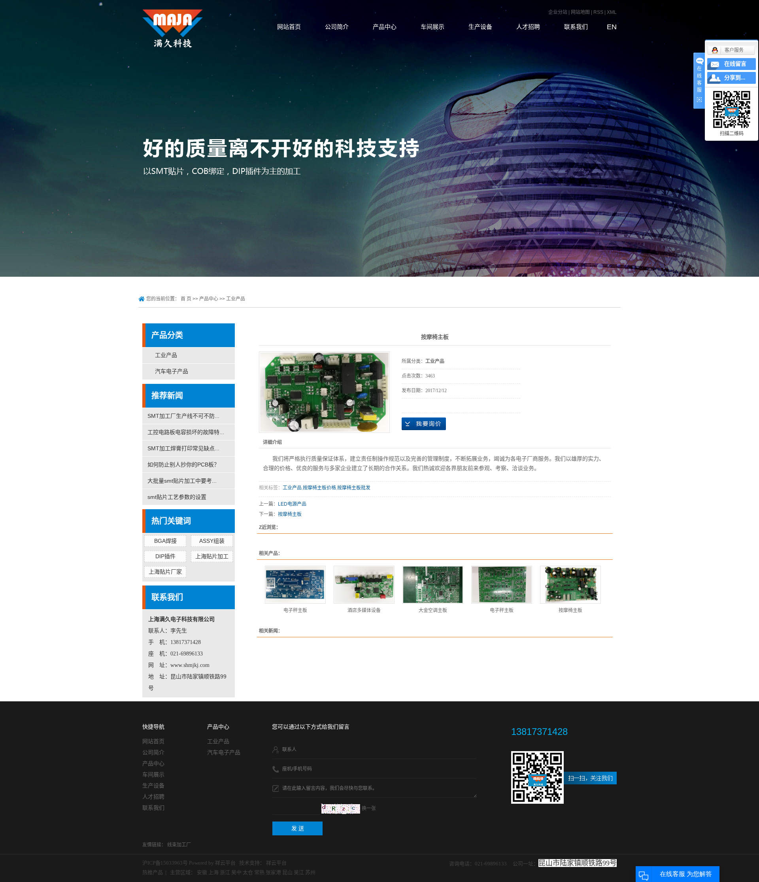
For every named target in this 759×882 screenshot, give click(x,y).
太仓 (248, 872)
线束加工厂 (179, 845)
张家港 (273, 872)
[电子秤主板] (295, 585)
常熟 (259, 872)
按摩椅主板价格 (319, 488)
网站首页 (289, 26)
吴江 (299, 872)
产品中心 (384, 26)
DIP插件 (165, 556)
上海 (213, 872)
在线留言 (735, 64)
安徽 (202, 872)
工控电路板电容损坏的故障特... (185, 432)
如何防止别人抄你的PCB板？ (183, 464)
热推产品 (152, 872)
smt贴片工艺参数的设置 (176, 497)
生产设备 (480, 26)
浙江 (225, 872)
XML (612, 12)
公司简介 (337, 26)
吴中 (236, 872)
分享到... (735, 78)
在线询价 (424, 423)
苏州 (310, 872)
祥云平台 (225, 863)
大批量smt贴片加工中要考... (182, 481)
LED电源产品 (292, 504)
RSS (598, 12)
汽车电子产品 (171, 371)
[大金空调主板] (432, 585)
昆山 (287, 872)
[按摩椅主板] (570, 585)
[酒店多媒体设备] (364, 585)
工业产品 (235, 299)
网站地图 (581, 12)
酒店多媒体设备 (364, 610)
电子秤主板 (295, 610)
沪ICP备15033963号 (165, 863)
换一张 (369, 808)
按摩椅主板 (290, 514)
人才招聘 (528, 26)
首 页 (186, 299)
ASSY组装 (212, 541)
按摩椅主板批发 (353, 488)
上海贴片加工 (211, 556)
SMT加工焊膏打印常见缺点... (183, 448)
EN (612, 27)
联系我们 (576, 26)
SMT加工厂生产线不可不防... (183, 416)
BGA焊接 (165, 541)
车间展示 (432, 26)
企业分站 (557, 12)
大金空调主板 (433, 610)
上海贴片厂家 (165, 571)
